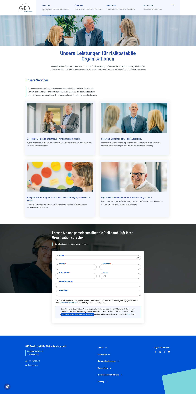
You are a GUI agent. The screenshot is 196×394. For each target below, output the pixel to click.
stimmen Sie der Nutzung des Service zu (77, 314)
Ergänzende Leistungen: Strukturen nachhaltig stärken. (126, 197)
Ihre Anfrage (63, 290)
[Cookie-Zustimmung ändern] (7, 386)
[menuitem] (57, 9)
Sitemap (101, 382)
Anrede (61, 255)
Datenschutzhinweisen (67, 302)
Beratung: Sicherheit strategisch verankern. (121, 139)
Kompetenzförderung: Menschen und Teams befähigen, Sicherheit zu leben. (58, 199)
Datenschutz (103, 368)
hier (128, 314)
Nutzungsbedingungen (107, 361)
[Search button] (173, 9)
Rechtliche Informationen (108, 375)
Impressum (102, 354)
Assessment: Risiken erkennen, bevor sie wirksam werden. (54, 139)
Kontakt (101, 348)
